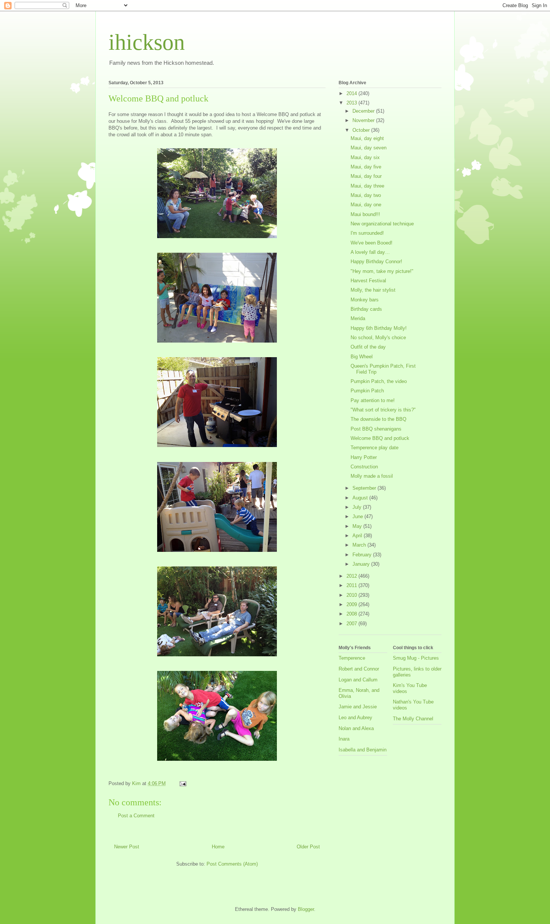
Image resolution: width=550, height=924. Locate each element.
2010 (352, 595)
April (358, 535)
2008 (352, 614)
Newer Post (126, 846)
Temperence (352, 658)
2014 (352, 93)
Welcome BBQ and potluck (380, 438)
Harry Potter (364, 457)
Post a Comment (136, 815)
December (364, 111)
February (362, 554)
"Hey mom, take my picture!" (382, 271)
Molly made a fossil (372, 476)
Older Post (308, 846)
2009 (352, 604)
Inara (344, 739)
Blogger (306, 909)
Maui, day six (365, 157)
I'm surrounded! (367, 233)
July (357, 507)
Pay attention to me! (373, 400)
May (357, 526)
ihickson (147, 42)
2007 (352, 623)
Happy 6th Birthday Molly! (379, 328)
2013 (352, 103)
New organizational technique (382, 224)
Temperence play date (374, 447)
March (359, 545)
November (364, 120)
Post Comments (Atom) (232, 864)
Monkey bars (365, 300)
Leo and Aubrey (355, 717)
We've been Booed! (371, 243)
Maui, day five (366, 167)
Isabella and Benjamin (362, 750)
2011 (352, 585)
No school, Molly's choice (378, 337)
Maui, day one (366, 204)
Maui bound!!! (365, 214)
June (358, 516)
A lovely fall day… (370, 252)
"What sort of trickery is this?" (383, 410)
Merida (358, 318)
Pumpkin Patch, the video (379, 381)
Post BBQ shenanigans (376, 429)
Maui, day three (367, 186)
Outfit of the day (368, 347)
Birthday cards (366, 309)
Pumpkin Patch (367, 390)
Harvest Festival (368, 280)
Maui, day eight (367, 138)
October (361, 130)
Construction (364, 466)
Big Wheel (362, 356)
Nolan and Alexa (356, 728)
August (360, 498)
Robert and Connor (359, 669)
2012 (352, 576)
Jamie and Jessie (358, 706)
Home (218, 846)
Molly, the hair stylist (373, 290)
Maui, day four (366, 176)
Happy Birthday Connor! (376, 261)
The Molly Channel (413, 718)
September (365, 488)
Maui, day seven (368, 148)
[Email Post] (182, 783)
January (361, 564)
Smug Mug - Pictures (416, 658)
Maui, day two (366, 195)
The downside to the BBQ (378, 419)
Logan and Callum (358, 680)
